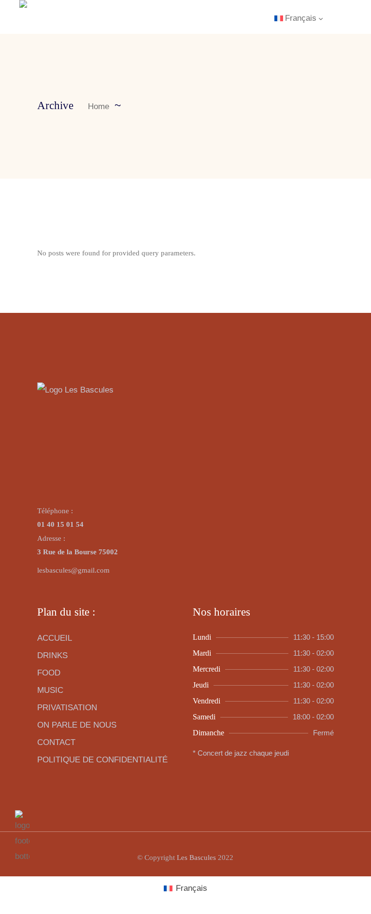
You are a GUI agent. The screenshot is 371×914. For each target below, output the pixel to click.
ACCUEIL (54, 638)
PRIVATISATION (67, 707)
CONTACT (56, 742)
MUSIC (50, 690)
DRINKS (52, 655)
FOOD (48, 672)
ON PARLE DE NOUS (76, 725)
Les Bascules (196, 857)
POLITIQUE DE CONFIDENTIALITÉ (102, 759)
